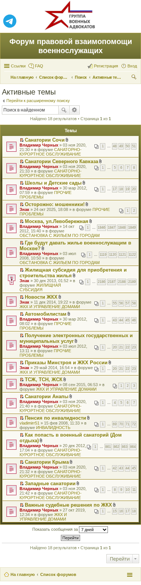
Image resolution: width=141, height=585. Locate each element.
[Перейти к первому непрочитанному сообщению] (22, 140)
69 (115, 424)
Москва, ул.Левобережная (56, 221)
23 (134, 347)
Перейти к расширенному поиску (38, 100)
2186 (101, 282)
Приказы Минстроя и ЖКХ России (66, 362)
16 (121, 511)
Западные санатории (50, 483)
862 (116, 447)
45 (127, 320)
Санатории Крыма (47, 462)
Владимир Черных (39, 145)
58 (134, 303)
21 (121, 347)
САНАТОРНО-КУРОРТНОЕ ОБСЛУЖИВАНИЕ (51, 151)
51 (134, 146)
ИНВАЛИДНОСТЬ (53, 427)
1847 (111, 227)
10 (127, 490)
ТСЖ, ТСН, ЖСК (43, 379)
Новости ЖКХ (41, 297)
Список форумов (58, 574)
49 (121, 146)
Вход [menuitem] (132, 66)
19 (127, 189)
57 (127, 303)
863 (124, 447)
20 (134, 189)
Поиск (64, 110)
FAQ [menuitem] (39, 66)
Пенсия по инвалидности (55, 418)
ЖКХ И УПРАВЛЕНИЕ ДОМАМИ (50, 306)
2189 (132, 282)
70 (121, 424)
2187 (111, 282)
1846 (101, 227)
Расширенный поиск (75, 110)
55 (115, 303)
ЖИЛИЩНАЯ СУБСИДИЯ (40, 287)
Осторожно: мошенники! (55, 204)
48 (115, 146)
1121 (122, 255)
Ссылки (18, 66)
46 (134, 320)
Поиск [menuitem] (134, 78)
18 (121, 189)
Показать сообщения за (55, 529)
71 (127, 424)
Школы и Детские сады (53, 183)
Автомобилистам (46, 314)
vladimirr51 (29, 423)
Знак (24, 209)
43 (115, 320)
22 (127, 347)
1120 (112, 255)
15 (115, 511)
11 (134, 490)
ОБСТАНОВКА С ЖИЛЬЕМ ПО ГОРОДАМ (60, 235)
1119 (103, 255)
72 (134, 424)
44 (121, 320)
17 (115, 189)
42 (115, 468)
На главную (23, 574)
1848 (122, 227)
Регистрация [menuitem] (106, 66)
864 (133, 447)
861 (108, 447)
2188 (122, 282)
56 (121, 303)
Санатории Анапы (46, 396)
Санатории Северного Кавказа (61, 161)
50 (127, 146)
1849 (132, 227)
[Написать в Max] (131, 21)
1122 (132, 255)
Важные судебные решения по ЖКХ (68, 505)
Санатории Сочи (45, 140)
